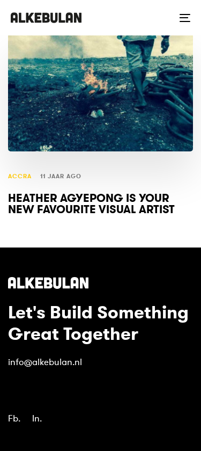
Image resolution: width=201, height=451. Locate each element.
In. (37, 418)
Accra (20, 176)
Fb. (14, 418)
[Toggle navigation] (160, 17)
